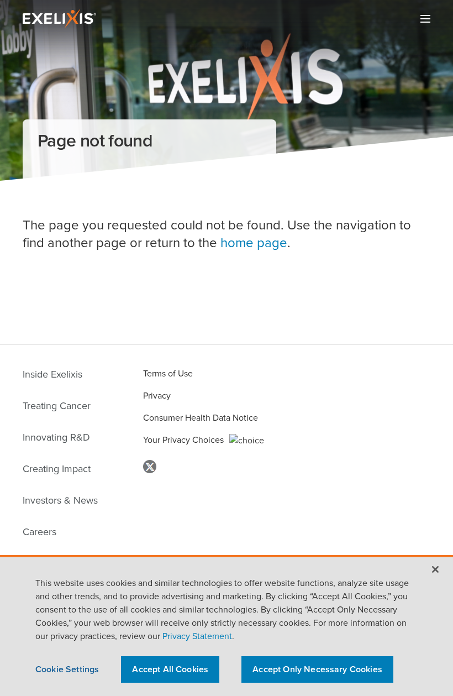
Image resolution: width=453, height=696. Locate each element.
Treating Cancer (57, 406)
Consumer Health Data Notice (200, 417)
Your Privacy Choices (183, 439)
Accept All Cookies (170, 669)
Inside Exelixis (52, 374)
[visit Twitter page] (149, 467)
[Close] (435, 569)
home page (253, 243)
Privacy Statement (196, 636)
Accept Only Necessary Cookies (317, 669)
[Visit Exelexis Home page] (62, 17)
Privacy (157, 395)
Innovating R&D (56, 437)
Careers (39, 532)
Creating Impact (57, 469)
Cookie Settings (67, 669)
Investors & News (60, 500)
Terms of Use (168, 373)
